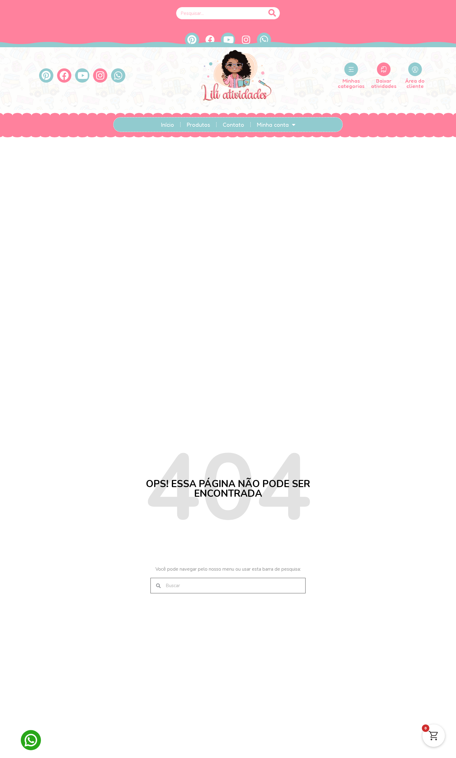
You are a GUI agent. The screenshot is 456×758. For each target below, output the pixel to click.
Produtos (198, 124)
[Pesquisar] (272, 13)
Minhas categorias (351, 83)
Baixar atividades (383, 83)
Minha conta (273, 124)
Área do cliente (415, 83)
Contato (233, 124)
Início (167, 124)
